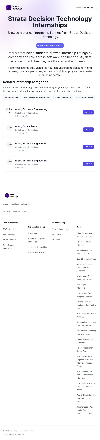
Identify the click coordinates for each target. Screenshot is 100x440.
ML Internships (9, 240)
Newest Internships (60, 229)
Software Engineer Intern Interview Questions (84, 267)
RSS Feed (56, 240)
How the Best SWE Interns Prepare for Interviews (85, 374)
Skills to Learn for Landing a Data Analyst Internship (86, 305)
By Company (57, 234)
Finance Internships (36, 252)
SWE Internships (10, 229)
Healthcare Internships (37, 247)
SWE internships (12, 97)
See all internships (84, 7)
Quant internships (63, 97)
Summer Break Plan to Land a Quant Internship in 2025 (86, 410)
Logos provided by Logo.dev (13, 434)
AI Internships (9, 234)
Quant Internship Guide (86, 259)
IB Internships (33, 233)
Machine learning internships (37, 97)
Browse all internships (49, 45)
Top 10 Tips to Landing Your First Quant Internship (86, 398)
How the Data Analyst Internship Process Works (86, 386)
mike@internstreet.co (20, 211)
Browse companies (84, 97)
